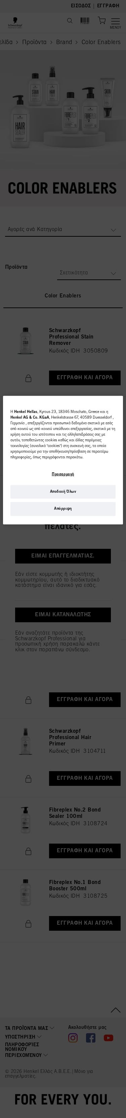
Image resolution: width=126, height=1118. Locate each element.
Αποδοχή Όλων (63, 491)
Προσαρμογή (63, 474)
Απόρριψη (63, 508)
